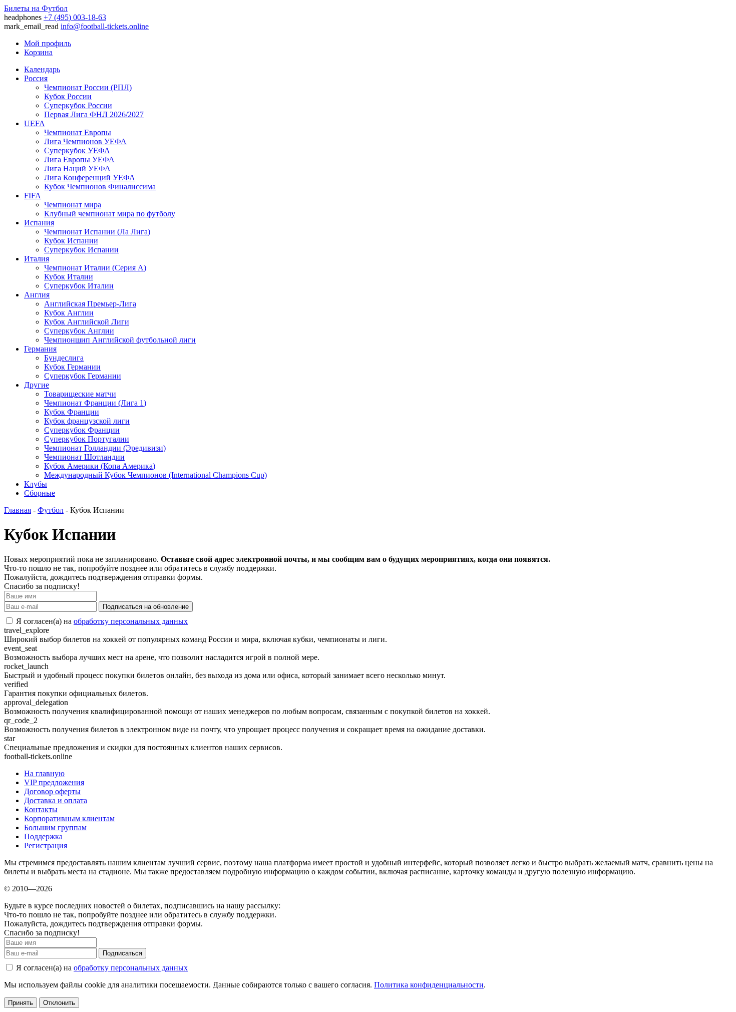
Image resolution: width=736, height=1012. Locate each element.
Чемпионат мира (72, 204)
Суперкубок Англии (79, 330)
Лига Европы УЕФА (79, 159)
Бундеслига (64, 358)
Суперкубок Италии (79, 285)
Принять (20, 1002)
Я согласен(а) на (101, 621)
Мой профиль (47, 43)
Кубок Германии (72, 367)
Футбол (51, 510)
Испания (39, 222)
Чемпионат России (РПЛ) (88, 87)
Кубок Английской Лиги (86, 321)
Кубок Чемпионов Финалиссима (100, 186)
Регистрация (45, 845)
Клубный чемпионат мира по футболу (109, 213)
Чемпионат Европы (77, 132)
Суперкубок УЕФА (77, 150)
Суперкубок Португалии (86, 439)
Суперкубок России (78, 105)
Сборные (39, 493)
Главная (17, 510)
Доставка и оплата (55, 800)
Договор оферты (52, 791)
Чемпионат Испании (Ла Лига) (97, 231)
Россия (36, 78)
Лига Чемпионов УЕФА (85, 141)
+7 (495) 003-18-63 (75, 17)
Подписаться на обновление (146, 606)
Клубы (35, 484)
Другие (36, 385)
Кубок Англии (69, 312)
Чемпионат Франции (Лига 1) (95, 403)
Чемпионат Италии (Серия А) (95, 267)
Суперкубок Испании (81, 249)
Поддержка (43, 836)
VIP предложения (54, 782)
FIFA (32, 195)
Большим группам (55, 827)
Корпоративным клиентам (69, 818)
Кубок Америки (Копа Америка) (99, 466)
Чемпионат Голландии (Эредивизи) (105, 448)
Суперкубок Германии (82, 376)
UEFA (34, 123)
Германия (40, 349)
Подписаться (122, 953)
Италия (36, 258)
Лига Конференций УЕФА (89, 177)
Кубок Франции (71, 412)
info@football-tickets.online (105, 26)
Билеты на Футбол (36, 8)
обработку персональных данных (131, 621)
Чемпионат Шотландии (84, 457)
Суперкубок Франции (82, 430)
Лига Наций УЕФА (77, 168)
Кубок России (68, 96)
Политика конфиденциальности (429, 984)
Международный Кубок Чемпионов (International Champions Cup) (155, 475)
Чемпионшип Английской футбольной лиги (120, 339)
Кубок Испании (71, 240)
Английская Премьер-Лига (90, 303)
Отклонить (59, 1002)
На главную (44, 773)
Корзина (38, 52)
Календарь (42, 69)
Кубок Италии (68, 276)
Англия (37, 294)
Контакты (41, 809)
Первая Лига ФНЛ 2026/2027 (94, 114)
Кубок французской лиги (87, 421)
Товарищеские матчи (80, 394)
